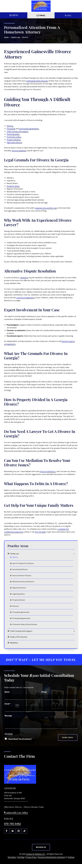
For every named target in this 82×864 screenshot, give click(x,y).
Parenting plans (13, 134)
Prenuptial (11, 128)
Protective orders (14, 137)
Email (8, 704)
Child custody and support (18, 131)
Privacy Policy (31, 857)
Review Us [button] (41, 847)
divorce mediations (48, 471)
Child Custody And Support (21, 631)
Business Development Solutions (51, 857)
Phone (44, 692)
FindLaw (71, 857)
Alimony (10, 126)
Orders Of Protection (18, 637)
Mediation (14, 643)
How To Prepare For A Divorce (23, 563)
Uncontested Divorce (20, 569)
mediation (24, 277)
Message (8, 715)
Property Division (18, 600)
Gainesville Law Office (17, 812)
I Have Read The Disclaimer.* (20, 739)
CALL (69, 15)
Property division (14, 139)
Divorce (15, 557)
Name (7, 692)
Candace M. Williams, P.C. (35, 854)
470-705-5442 (40, 532)
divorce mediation (19, 150)
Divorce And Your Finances (21, 575)
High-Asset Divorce (14, 142)
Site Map (20, 857)
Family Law (14, 553)
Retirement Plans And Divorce (23, 581)
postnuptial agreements (29, 128)
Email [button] (42, 15)
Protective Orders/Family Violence (24, 624)
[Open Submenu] (74, 553)
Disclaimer (9, 733)
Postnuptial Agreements (21, 618)
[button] (13, 14)
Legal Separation (18, 594)
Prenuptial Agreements (20, 612)
